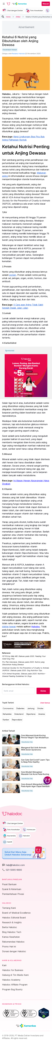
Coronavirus (8, 708)
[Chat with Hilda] (47, 780)
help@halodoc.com (13, 865)
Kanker (6, 720)
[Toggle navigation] (3, 3)
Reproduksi (17, 720)
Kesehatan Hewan (10, 50)
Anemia (41, 714)
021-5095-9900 (12, 870)
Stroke (40, 708)
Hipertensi (30, 714)
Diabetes (20, 708)
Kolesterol (19, 714)
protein (12, 275)
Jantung (30, 708)
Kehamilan (7, 714)
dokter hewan (9, 626)
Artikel (18, 17)
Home (8, 17)
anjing (16, 131)
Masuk (46, 4)
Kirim (43, 691)
